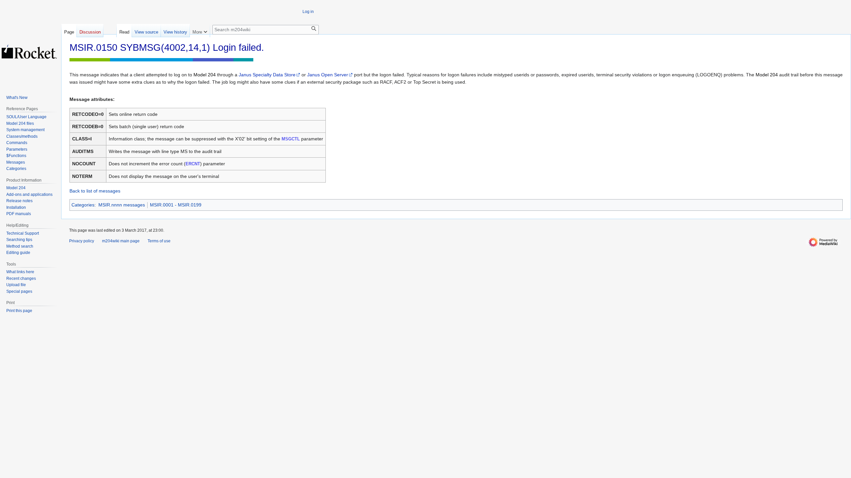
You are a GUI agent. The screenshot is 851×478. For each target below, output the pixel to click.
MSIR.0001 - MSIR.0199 (175, 204)
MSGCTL (291, 138)
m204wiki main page (121, 241)
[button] (200, 30)
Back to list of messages (94, 191)
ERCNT (192, 163)
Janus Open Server (327, 74)
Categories (82, 204)
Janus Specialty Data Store (267, 74)
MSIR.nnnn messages (121, 204)
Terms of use (159, 241)
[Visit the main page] (29, 51)
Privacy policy (81, 241)
